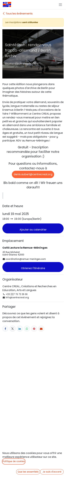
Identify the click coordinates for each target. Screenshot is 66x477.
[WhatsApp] (27, 329)
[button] (33, 228)
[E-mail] (41, 329)
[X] (13, 329)
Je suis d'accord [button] (52, 471)
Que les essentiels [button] (28, 471)
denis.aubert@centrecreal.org (33, 174)
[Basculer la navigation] (60, 4)
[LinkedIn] (20, 329)
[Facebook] (5, 329)
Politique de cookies (14, 461)
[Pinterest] (34, 329)
